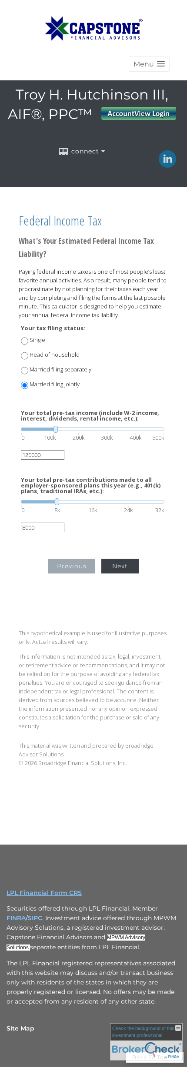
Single (37, 340)
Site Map (20, 1028)
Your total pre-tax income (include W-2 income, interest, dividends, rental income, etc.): (90, 415)
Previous (72, 566)
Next (120, 566)
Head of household (55, 355)
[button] (149, 64)
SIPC (35, 918)
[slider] (92, 429)
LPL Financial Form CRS (44, 893)
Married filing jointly (55, 384)
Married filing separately (60, 369)
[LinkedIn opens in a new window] (167, 164)
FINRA (16, 918)
